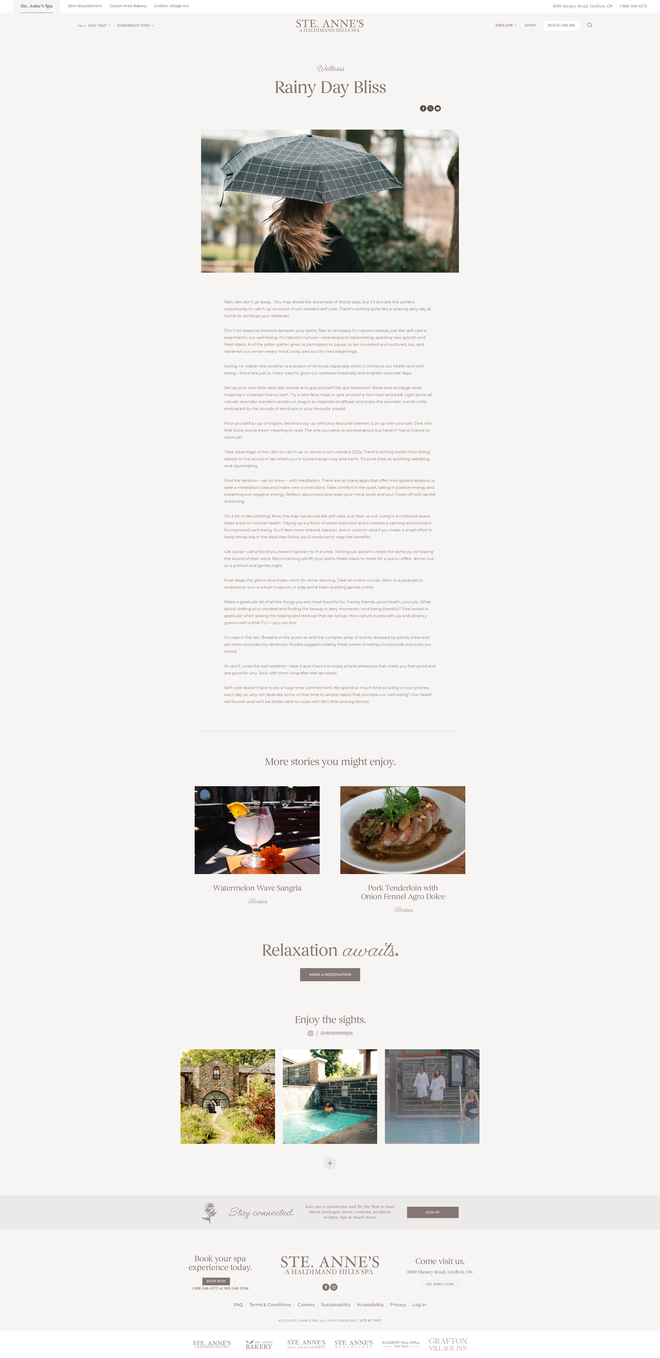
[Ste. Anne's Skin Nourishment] (306, 1344)
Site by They (371, 1320)
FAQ (238, 1305)
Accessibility (370, 1305)
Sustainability (336, 1305)
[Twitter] (430, 108)
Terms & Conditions (270, 1305)
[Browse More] (330, 1163)
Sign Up (433, 1212)
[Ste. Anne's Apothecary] (353, 1344)
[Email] (437, 108)
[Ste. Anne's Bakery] (259, 1344)
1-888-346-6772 (633, 6)
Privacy (398, 1305)
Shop (530, 26)
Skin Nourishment (85, 6)
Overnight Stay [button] (133, 26)
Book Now (216, 1281)
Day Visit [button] (97, 26)
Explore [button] (504, 26)
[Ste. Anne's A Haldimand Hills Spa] (212, 1344)
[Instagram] (333, 1287)
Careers (306, 1305)
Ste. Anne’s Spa (37, 6)
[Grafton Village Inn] (448, 1344)
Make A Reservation (330, 975)
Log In (419, 1305)
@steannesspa (336, 1033)
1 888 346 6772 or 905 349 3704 (220, 1289)
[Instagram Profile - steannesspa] (310, 1033)
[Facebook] (423, 108)
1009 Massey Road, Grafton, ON (583, 6)
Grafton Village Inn (171, 6)
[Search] (589, 24)
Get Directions (440, 1284)
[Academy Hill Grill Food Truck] (400, 1344)
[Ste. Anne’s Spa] (330, 25)
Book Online (561, 26)
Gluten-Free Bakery (128, 6)
